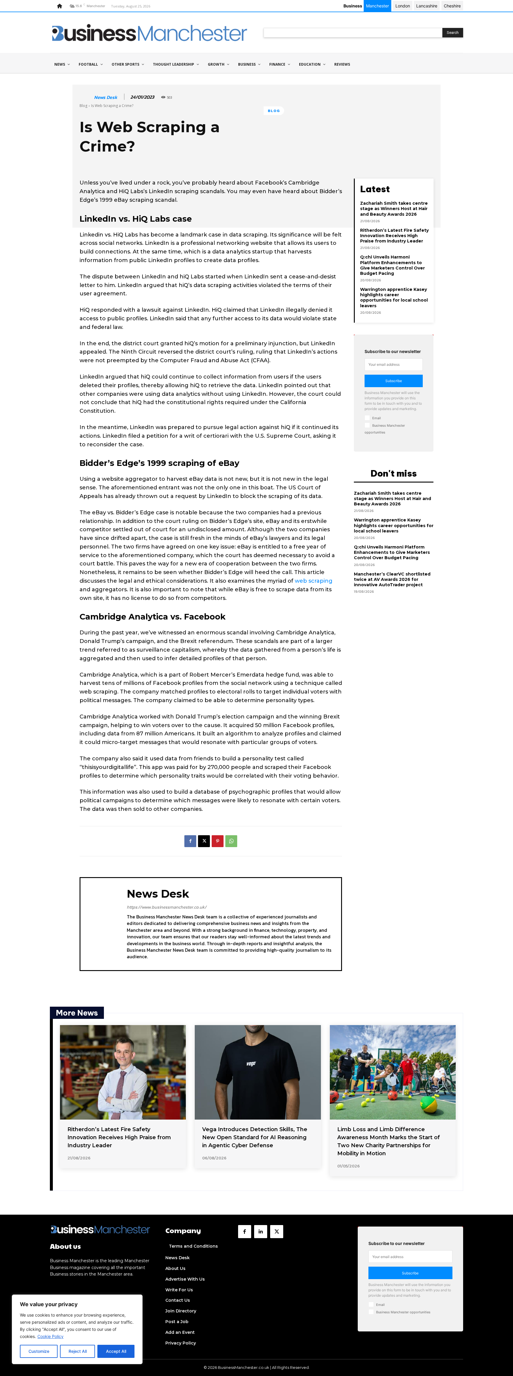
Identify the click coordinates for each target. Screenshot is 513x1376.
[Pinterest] (218, 841)
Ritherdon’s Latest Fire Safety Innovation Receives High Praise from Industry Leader (394, 236)
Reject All (78, 1351)
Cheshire (452, 5)
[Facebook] (190, 841)
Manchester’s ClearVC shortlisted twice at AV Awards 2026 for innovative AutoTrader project (392, 579)
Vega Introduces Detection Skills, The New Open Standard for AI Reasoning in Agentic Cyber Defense (254, 1137)
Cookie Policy (50, 1336)
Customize (38, 1351)
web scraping (313, 581)
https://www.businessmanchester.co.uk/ (166, 907)
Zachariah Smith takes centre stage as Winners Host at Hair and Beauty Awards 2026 (394, 209)
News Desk (105, 97)
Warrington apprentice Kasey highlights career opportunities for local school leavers (394, 297)
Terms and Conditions (193, 1246)
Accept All (116, 1351)
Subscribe (393, 381)
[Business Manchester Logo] (149, 32)
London (402, 5)
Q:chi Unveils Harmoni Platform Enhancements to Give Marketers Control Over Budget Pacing (392, 265)
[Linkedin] (260, 1231)
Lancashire (426, 5)
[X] (204, 841)
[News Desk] (86, 97)
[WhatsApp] (231, 841)
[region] (77, 1329)
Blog (83, 105)
